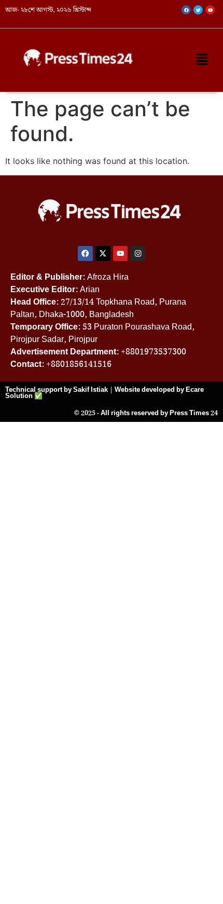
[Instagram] (137, 253)
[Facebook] (85, 253)
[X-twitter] (102, 253)
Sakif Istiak (90, 390)
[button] (202, 60)
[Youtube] (120, 253)
